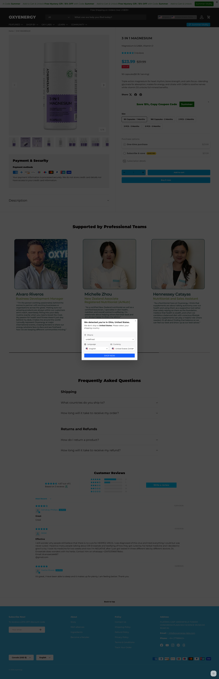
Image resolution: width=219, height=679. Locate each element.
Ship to (90, 335)
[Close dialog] (135, 320)
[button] (109, 339)
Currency (117, 344)
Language (91, 344)
